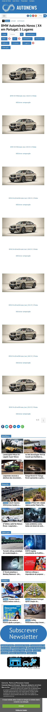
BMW (3, 39)
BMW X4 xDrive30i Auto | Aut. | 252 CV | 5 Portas (23, 407)
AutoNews (5, 436)
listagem (13, 21)
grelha (7, 21)
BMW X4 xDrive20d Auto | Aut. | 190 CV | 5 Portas (23, 198)
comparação (20, 21)
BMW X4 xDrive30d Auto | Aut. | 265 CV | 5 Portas (23, 356)
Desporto (5, 484)
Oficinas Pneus (6, 650)
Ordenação (5, 47)
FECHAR (21, 706)
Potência (4, 43)
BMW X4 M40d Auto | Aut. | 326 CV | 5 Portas (23, 96)
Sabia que (5, 532)
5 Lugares (26, 43)
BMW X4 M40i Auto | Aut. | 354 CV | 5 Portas (23, 147)
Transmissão (39, 39)
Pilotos (29, 650)
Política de (21, 710)
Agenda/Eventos (7, 645)
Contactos (5, 683)
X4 (14, 39)
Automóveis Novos (22, 645)
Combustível (26, 39)
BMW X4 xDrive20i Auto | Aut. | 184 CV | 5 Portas (23, 249)
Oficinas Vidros (19, 650)
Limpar (4, 34)
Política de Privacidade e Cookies (19, 683)
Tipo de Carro (30, 34)
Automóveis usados (18, 648)
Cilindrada (15, 43)
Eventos (5, 580)
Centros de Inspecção (18, 653)
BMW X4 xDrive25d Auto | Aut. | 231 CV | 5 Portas (23, 305)
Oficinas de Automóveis (36, 648)
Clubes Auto (31, 653)
